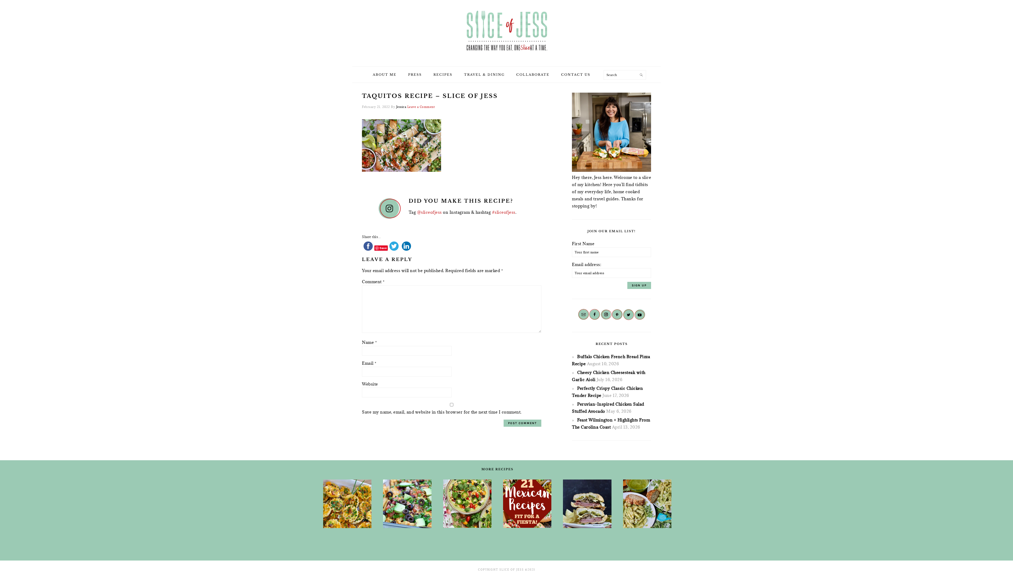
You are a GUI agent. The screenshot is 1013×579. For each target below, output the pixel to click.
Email (369, 363)
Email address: (586, 264)
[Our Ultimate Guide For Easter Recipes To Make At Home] (347, 504)
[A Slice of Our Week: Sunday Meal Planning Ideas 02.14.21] (587, 504)
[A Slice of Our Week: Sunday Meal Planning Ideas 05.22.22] (647, 504)
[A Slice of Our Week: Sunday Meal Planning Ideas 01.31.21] (407, 504)
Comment (373, 281)
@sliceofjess (429, 212)
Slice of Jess (506, 31)
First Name (583, 243)
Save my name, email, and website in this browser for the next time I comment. (442, 412)
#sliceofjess (503, 212)
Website (370, 384)
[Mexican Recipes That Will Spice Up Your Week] (527, 504)
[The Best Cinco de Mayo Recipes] (467, 504)
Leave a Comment (421, 107)
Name (369, 342)
